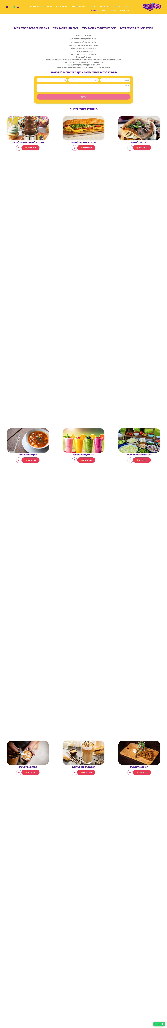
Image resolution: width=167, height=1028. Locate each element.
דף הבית (126, 6)
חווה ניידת (48, 6)
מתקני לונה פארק (61, 6)
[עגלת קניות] (7, 7)
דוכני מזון (93, 6)
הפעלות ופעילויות (36, 6)
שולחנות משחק (105, 6)
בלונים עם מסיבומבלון (78, 6)
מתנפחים (117, 6)
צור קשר (105, 11)
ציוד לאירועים (124, 11)
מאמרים (113, 11)
